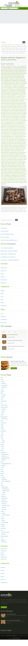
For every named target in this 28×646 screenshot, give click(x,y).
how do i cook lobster (17, 96)
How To (2, 296)
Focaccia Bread (4, 385)
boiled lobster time (21, 77)
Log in (2, 313)
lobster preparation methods (6, 169)
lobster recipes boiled (16, 169)
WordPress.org (4, 322)
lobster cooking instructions (12, 163)
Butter (17, 48)
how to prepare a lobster (14, 146)
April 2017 (3, 276)
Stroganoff (3, 459)
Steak (3, 440)
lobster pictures (15, 168)
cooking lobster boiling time (21, 89)
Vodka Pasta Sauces (6, 505)
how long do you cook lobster (15, 104)
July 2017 (2, 273)
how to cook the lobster (5, 135)
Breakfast (13, 48)
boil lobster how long (12, 74)
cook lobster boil (17, 83)
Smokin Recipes (4, 228)
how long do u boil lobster (19, 102)
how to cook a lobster (11, 120)
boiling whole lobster (10, 83)
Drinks (17, 53)
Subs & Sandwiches (4, 536)
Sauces (2, 485)
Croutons (10, 51)
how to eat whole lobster (19, 140)
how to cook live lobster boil (9, 127)
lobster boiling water (22, 162)
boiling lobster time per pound (8, 81)
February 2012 (3, 282)
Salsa (2, 483)
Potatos (2, 471)
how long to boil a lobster (8, 110)
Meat (2, 436)
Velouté (3, 492)
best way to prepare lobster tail (16, 73)
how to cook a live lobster (14, 119)
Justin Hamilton (3, 257)
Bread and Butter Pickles (6, 48)
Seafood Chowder (6, 514)
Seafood (4, 67)
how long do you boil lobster (16, 103)
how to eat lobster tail (10, 140)
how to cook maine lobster (14, 132)
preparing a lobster (7, 173)
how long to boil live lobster (18, 110)
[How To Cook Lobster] (14, 195)
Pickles (2, 461)
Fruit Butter (3, 394)
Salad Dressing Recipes (6, 481)
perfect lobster (6, 172)
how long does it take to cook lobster (8, 109)
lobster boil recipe (21, 160)
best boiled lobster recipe (19, 67)
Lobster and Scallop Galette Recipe (14, 340)
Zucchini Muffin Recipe (12, 334)
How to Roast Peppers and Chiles (7, 234)
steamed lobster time (17, 176)
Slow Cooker (3, 528)
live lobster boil (15, 159)
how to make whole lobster (6, 145)
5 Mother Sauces (10, 44)
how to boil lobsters (4, 119)
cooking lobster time (12, 90)
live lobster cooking (22, 159)
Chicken (3, 49)
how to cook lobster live (19, 130)
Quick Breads (4, 387)
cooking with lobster (16, 93)
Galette (2, 426)
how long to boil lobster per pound (15, 112)
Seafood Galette (4, 522)
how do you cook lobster (20, 99)
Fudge (2, 412)
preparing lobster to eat (15, 175)
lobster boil (15, 160)
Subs (2, 537)
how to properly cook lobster (11, 156)
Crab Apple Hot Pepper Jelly (13, 260)
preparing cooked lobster (16, 173)
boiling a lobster (12, 79)
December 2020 (4, 267)
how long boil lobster (14, 100)
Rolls (2, 388)
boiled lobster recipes (13, 77)
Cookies (24, 49)
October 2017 (3, 270)
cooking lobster (21, 87)
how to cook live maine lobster (20, 127)
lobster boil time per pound (12, 162)
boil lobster (24, 73)
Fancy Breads (3, 422)
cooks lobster (23, 93)
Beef (12, 46)
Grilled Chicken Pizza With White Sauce (15, 346)
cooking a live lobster (7, 84)
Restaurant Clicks (4, 250)
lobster (11, 160)
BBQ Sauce (20, 44)
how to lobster (9, 142)
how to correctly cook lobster (14, 137)
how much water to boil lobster (12, 116)
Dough (7, 53)
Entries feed (3, 316)
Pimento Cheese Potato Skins (18, 361)
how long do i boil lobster (9, 102)
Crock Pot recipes (4, 51)
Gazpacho (3, 534)
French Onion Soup (5, 532)
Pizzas (2, 469)
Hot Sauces (3, 500)
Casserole (21, 48)
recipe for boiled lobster (8, 176)
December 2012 (4, 279)
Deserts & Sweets (16, 51)
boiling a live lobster (4, 79)
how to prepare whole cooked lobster (13, 155)
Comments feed (4, 319)
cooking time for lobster (5, 91)
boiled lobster (19, 76)
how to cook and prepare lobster (19, 122)
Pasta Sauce (3, 503)
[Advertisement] (14, 26)
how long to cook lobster (21, 113)
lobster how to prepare (7, 168)
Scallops (3, 520)
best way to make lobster (5, 71)
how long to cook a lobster (11, 113)
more (25, 211)
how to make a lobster (16, 142)
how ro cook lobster (22, 116)
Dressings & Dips (12, 53)
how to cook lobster (5, 129)
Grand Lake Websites (16, 638)
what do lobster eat (19, 179)
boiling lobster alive (7, 80)
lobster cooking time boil (17, 165)
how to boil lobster (21, 117)
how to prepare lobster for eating (12, 153)
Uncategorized (8, 67)
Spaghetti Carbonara (5, 457)
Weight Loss (3, 540)
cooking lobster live (4, 90)
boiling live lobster (18, 79)
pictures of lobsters (13, 172)
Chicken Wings (8, 49)
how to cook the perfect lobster (16, 135)
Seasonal (2, 524)
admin (3, 66)
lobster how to (16, 166)
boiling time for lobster (19, 81)
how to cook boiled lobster (6, 123)
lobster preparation (22, 168)
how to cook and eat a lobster (6, 122)
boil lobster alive (4, 74)
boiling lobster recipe (16, 80)
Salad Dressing (4, 418)
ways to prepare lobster (10, 179)
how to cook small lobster (21, 133)
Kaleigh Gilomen (4, 253)
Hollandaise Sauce (5, 490)
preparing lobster (7, 175)
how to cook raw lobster (11, 133)
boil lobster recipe (19, 74)
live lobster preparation (5, 160)
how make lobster (4, 114)
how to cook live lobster (9, 126)
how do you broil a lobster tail (11, 97)
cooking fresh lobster (8, 86)
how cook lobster (9, 96)
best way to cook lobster (8, 70)
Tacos (2, 448)
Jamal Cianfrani (4, 260)
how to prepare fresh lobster (15, 150)
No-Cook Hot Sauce (4, 231)
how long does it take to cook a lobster (18, 107)
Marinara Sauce (4, 501)
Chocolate (16, 49)
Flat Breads (3, 383)
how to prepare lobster (13, 152)
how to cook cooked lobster (16, 123)
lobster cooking (4, 163)
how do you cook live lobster (9, 99)
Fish (2, 516)
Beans (24, 44)
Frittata (2, 424)
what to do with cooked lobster (14, 181)
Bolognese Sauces (20, 46)
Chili (12, 49)
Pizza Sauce (3, 507)
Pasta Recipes (3, 452)
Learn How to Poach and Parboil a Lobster (9, 240)
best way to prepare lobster (16, 71)
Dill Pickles (3, 465)
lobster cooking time (8, 165)
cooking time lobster (14, 91)
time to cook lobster (18, 178)
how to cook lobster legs (10, 130)
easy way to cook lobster (5, 94)
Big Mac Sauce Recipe (9, 247)
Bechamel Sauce (7, 46)
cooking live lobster (16, 86)
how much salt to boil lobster (13, 114)
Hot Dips (2, 428)
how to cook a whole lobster (21, 120)
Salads (2, 299)
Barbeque (3, 290)
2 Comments (8, 66)
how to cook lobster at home (14, 129)
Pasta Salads (3, 479)
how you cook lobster (8, 159)
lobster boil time (4, 162)
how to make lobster (10, 143)
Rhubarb (2, 473)
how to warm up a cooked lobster (10, 158)
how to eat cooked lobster (19, 139)
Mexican (2, 444)
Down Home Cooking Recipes (12, 635)
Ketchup (2, 434)
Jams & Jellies (3, 431)
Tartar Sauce (3, 509)
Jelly (2, 432)
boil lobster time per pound (11, 76)
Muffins (2, 450)
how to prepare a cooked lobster (18, 145)
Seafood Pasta (4, 456)
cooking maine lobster (21, 90)
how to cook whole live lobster (17, 136)
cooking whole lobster (8, 93)
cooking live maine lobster (12, 87)
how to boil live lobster (13, 117)
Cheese (24, 48)
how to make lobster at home (20, 143)
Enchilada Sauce (22, 53)
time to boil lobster (10, 178)
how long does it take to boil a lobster (15, 106)
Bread (25, 46)
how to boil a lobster (5, 117)
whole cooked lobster (8, 182)
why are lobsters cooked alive (18, 182)
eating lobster (13, 94)
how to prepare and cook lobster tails (15, 149)
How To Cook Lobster (7, 64)
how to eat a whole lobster (9, 139)
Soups (2, 530)
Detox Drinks (22, 51)
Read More (14, 368)
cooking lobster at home (10, 89)
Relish (2, 467)
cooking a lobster (15, 84)
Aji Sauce (16, 44)
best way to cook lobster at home (20, 70)
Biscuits (14, 46)
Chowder (20, 49)
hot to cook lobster (20, 94)
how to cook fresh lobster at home (14, 125)
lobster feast (10, 166)
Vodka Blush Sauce (12, 253)
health (2, 293)
